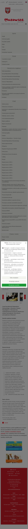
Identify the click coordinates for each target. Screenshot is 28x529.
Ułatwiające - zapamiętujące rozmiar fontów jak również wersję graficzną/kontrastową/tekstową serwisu (14, 261)
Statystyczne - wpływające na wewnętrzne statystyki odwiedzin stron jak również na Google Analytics (14, 266)
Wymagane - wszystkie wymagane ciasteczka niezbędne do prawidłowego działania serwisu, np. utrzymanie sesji (14, 249)
